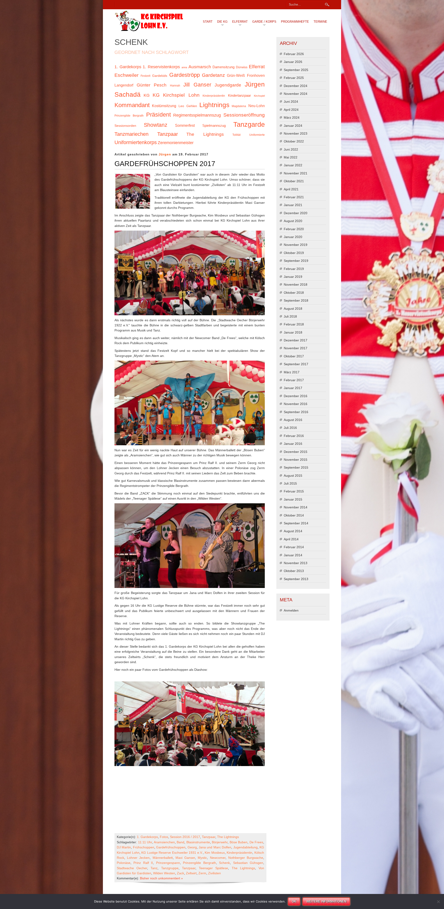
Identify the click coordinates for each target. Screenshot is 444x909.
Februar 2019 (294, 269)
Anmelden (291, 610)
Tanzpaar (167, 134)
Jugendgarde (228, 85)
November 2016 (295, 404)
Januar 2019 (293, 276)
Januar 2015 (293, 499)
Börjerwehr (220, 842)
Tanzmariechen (131, 134)
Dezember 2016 (295, 396)
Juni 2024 (291, 101)
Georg (192, 847)
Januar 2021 (293, 205)
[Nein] (438, 901)
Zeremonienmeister (176, 142)
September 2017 (296, 364)
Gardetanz (213, 75)
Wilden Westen (164, 873)
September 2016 (296, 412)
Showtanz (155, 125)
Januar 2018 (293, 332)
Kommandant (132, 105)
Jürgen (165, 154)
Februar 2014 (294, 547)
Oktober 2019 (294, 253)
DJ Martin (124, 847)
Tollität (236, 134)
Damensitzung (223, 67)
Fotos (164, 837)
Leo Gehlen (188, 106)
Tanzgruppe (170, 868)
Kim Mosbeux (215, 852)
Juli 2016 (290, 428)
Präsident (158, 114)
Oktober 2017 (294, 356)
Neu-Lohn (256, 106)
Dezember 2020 (295, 213)
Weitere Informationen (326, 901)
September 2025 (296, 70)
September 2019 (296, 261)
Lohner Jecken (138, 858)
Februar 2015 (294, 491)
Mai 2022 (290, 157)
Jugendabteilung (245, 847)
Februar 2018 (294, 324)
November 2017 (295, 348)
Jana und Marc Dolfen (215, 847)
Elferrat (240, 21)
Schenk (224, 863)
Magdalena (239, 106)
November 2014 (295, 507)
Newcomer (217, 858)
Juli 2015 (290, 483)
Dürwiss (241, 67)
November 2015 (295, 459)
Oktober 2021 (294, 181)
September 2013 (296, 579)
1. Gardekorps (127, 67)
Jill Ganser (197, 85)
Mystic (202, 858)
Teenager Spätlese (213, 868)
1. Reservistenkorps (161, 67)
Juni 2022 (291, 149)
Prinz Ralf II (143, 863)
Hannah (175, 85)
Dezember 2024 (295, 86)
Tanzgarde (249, 124)
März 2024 (291, 117)
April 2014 (291, 539)
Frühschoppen (143, 847)
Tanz (154, 868)
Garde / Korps (264, 21)
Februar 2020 (294, 229)
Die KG (222, 21)
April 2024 (291, 109)
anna (184, 67)
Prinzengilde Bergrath (129, 115)
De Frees (256, 842)
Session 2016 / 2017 (185, 837)
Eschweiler (126, 75)
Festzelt (145, 75)
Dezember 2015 (295, 452)
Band (180, 842)
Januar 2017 (293, 388)
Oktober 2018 (294, 292)
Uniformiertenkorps (135, 142)
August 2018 (293, 308)
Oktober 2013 (294, 571)
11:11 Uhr (145, 842)
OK (294, 901)
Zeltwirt (191, 873)
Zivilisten (214, 873)
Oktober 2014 (294, 515)
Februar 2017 (294, 380)
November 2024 (295, 94)
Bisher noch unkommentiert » (161, 878)
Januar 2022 (293, 165)
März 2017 (291, 372)
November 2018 (295, 284)
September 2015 (296, 467)
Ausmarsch (199, 66)
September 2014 (296, 523)
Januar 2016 (293, 443)
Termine (320, 21)
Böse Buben (239, 842)
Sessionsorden (125, 125)
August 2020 (293, 221)
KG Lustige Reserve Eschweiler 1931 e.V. (172, 852)
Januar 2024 (293, 125)
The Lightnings (205, 134)
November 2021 (295, 173)
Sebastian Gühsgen (248, 863)
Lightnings (214, 104)
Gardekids (159, 75)
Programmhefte (295, 21)
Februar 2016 (294, 436)
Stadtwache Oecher (132, 868)
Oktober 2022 (294, 141)
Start (208, 21)
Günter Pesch (152, 85)
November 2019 (295, 245)
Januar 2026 (293, 62)
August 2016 (293, 420)
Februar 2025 (294, 78)
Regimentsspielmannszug (197, 115)
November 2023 (295, 133)
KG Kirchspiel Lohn (176, 95)
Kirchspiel (259, 95)
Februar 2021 (294, 197)
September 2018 (296, 300)
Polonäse (123, 863)
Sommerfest (185, 125)
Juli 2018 (290, 316)
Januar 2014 (293, 555)
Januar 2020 (293, 237)
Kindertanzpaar (239, 95)
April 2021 (291, 189)
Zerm (202, 873)
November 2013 (295, 563)
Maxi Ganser (185, 858)
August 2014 (293, 531)
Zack (180, 873)
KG (147, 95)
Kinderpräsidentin (214, 95)
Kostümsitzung (164, 106)
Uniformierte (257, 134)
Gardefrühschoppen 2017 (164, 163)
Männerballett (163, 858)
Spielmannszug (214, 125)
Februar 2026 (294, 54)
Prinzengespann (168, 863)
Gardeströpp (184, 75)
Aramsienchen (164, 842)
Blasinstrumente (198, 842)
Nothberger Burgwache (245, 858)
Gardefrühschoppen (170, 847)
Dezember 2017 (295, 340)
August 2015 (293, 475)
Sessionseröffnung (244, 114)
